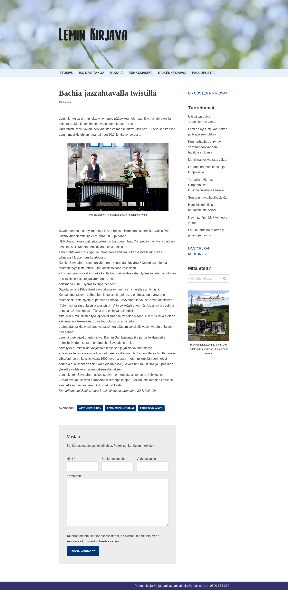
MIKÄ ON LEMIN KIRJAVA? (207, 93)
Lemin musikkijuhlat (120, 408)
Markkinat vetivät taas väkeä (207, 159)
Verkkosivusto (146, 458)
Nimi (71, 458)
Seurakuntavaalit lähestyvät (207, 197)
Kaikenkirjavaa (172, 72)
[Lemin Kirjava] (93, 34)
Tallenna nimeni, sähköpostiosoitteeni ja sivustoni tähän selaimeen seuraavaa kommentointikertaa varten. (113, 538)
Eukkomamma (141, 72)
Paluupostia (203, 72)
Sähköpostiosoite (114, 458)
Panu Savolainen (151, 408)
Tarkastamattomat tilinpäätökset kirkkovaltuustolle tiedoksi (206, 185)
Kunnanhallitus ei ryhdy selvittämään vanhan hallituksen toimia (204, 147)
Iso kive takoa (91, 72)
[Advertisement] (217, 387)
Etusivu (66, 72)
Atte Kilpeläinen (90, 408)
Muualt (116, 72)
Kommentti (75, 476)
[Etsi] (224, 278)
